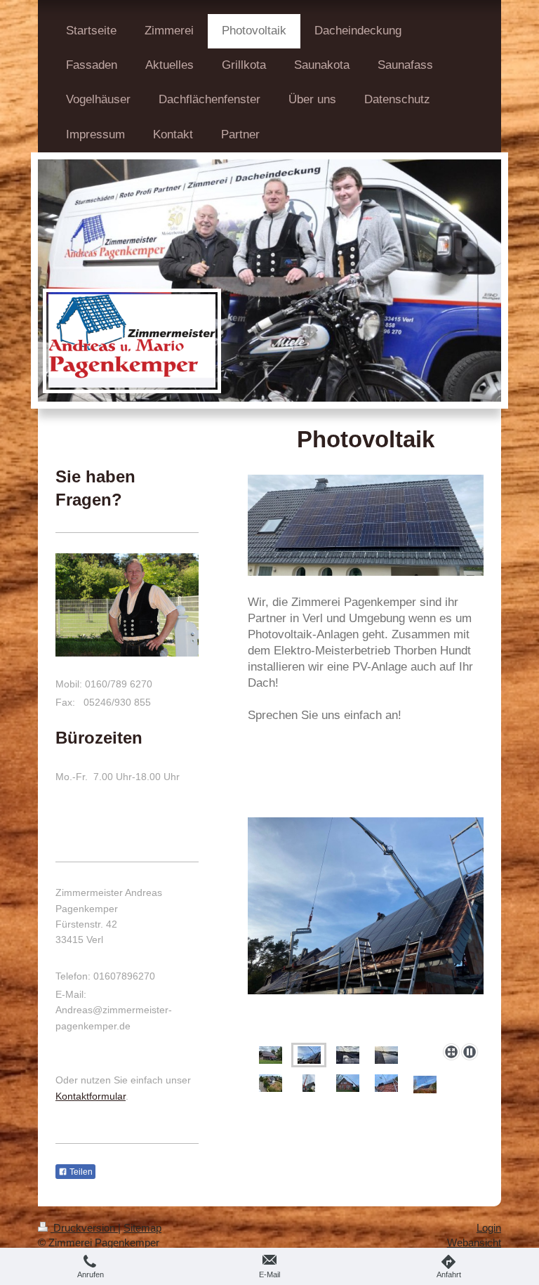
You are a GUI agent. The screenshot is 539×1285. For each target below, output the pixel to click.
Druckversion (84, 1228)
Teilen (80, 1172)
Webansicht (474, 1242)
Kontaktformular (90, 1096)
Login (489, 1228)
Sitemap (142, 1228)
